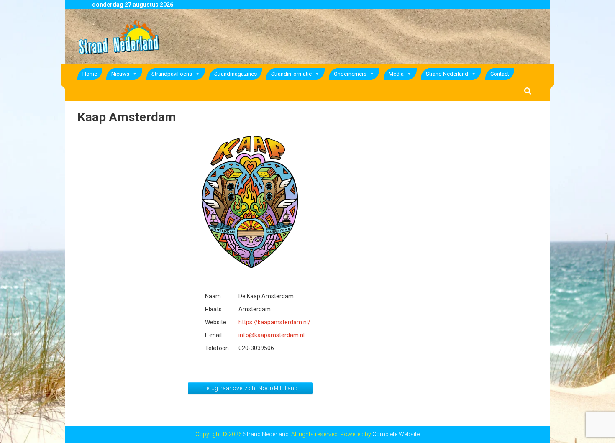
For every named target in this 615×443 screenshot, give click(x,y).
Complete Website (396, 434)
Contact (499, 74)
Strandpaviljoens (171, 74)
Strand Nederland (447, 74)
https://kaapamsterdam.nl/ (274, 322)
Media (396, 74)
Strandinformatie (291, 74)
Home (89, 74)
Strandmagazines (235, 74)
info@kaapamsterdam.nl (271, 335)
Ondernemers (350, 74)
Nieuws (120, 74)
